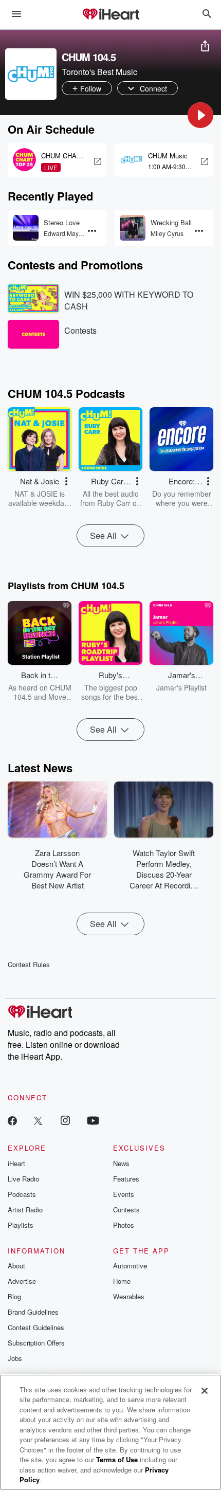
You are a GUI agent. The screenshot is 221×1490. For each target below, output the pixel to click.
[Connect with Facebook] (12, 1120)
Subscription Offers (36, 1343)
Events (123, 1194)
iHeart (16, 1163)
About (16, 1265)
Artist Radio (25, 1209)
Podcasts (22, 1194)
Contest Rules (29, 964)
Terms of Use (117, 1459)
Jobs (15, 1358)
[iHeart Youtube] (93, 1120)
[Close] (204, 1390)
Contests (126, 1209)
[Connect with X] (38, 1120)
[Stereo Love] (26, 228)
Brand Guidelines (33, 1312)
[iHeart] (110, 15)
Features (126, 1179)
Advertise (22, 1281)
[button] (200, 115)
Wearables (128, 1296)
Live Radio (23, 1179)
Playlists (20, 1225)
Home (122, 1281)
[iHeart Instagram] (65, 1120)
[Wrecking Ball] (132, 228)
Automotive (130, 1265)
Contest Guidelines (36, 1327)
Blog (14, 1296)
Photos (123, 1225)
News (121, 1163)
